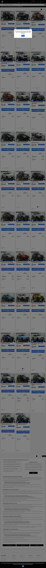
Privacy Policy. (31, 564)
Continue (23, 35)
